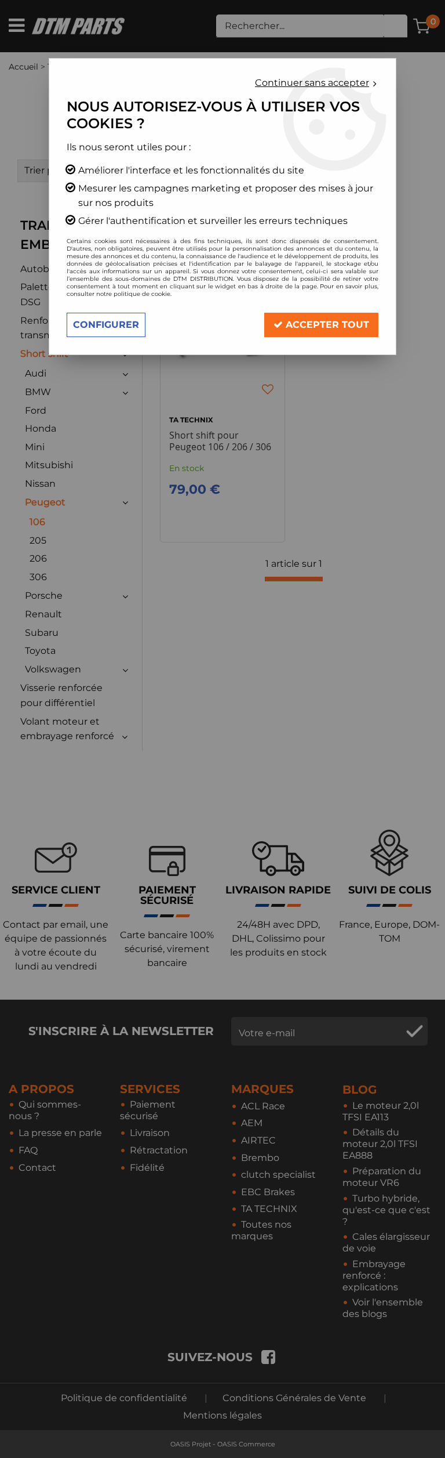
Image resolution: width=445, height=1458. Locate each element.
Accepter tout (326, 324)
